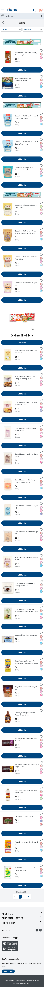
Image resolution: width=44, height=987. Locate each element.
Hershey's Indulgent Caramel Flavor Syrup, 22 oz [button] (25, 714)
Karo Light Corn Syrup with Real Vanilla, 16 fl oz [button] (26, 791)
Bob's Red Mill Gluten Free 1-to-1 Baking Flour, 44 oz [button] (26, 143)
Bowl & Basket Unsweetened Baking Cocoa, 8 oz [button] (25, 584)
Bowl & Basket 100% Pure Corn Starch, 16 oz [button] (26, 351)
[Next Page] (28, 897)
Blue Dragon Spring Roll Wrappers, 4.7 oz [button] (24, 79)
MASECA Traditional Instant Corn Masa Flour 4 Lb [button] (26, 869)
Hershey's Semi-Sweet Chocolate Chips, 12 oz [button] (27, 765)
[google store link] (10, 950)
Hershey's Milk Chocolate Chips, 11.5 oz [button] (26, 739)
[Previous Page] (15, 897)
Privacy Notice (10, 980)
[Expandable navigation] (2, 10)
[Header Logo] (11, 10)
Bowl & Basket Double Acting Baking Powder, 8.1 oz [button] (25, 481)
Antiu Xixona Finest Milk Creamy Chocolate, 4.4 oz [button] (26, 53)
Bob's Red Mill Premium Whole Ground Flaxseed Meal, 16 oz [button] (25, 232)
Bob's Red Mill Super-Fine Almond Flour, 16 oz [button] (26, 258)
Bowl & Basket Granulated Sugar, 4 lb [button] (26, 507)
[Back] (3, 22)
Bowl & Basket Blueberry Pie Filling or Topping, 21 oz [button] (25, 377)
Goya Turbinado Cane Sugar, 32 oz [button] (26, 688)
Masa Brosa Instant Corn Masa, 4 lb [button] (26, 843)
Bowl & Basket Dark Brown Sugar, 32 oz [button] (26, 455)
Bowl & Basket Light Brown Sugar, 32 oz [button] (27, 533)
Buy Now (22, 342)
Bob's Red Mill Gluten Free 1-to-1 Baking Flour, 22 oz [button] (26, 117)
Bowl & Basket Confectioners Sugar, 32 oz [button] (25, 429)
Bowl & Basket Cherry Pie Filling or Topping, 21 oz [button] (26, 403)
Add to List (22, 70)
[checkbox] (41, 51)
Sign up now (8, 971)
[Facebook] (37, 931)
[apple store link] (10, 945)
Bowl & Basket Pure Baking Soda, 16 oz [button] (26, 558)
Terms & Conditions (33, 980)
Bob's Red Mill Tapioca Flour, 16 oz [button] (26, 284)
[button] (34, 10)
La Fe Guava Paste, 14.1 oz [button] (24, 816)
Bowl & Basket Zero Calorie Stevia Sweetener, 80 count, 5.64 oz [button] (26, 610)
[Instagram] (40, 931)
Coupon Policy (20, 980)
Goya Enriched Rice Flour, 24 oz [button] (26, 635)
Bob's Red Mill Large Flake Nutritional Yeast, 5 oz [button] (24, 169)
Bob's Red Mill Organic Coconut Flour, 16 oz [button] (26, 206)
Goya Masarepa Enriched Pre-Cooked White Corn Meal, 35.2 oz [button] (26, 662)
